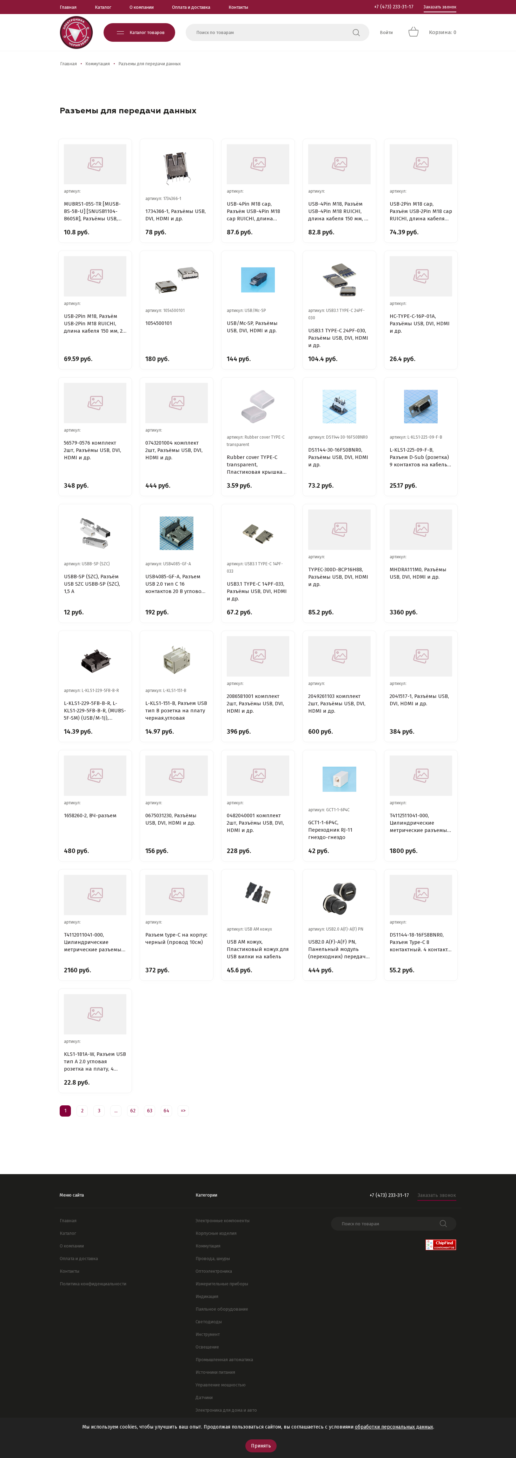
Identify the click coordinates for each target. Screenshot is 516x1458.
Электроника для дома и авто (226, 1410)
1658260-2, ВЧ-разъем (90, 815)
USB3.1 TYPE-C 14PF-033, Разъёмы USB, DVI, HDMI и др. (257, 591)
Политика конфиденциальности (93, 1283)
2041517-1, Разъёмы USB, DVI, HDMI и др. (419, 700)
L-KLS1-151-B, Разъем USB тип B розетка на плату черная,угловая (176, 710)
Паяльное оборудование (222, 1309)
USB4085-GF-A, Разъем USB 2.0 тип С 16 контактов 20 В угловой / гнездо (175, 584)
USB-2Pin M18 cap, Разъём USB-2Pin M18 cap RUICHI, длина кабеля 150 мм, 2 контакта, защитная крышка (421, 211)
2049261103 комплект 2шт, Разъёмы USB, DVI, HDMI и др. (336, 703)
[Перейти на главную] (76, 32)
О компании (142, 7)
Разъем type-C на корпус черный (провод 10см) (176, 938)
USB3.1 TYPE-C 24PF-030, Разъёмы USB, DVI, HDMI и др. (338, 337)
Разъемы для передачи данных (150, 63)
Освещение (207, 1347)
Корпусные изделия (216, 1233)
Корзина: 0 (442, 32)
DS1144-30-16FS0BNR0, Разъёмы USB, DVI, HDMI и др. (338, 457)
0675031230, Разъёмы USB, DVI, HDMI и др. (171, 819)
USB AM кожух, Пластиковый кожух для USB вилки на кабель (258, 949)
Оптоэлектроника (214, 1271)
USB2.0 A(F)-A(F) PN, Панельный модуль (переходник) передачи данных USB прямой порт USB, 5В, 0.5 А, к (338, 949)
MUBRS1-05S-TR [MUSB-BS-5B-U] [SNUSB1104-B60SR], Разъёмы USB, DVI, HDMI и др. (92, 211)
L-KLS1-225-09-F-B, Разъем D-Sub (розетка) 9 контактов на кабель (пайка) (419, 457)
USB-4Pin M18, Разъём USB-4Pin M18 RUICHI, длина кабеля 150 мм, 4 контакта (338, 211)
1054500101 (158, 323)
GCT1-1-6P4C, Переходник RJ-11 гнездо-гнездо (330, 829)
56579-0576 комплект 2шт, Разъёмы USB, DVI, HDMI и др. (92, 450)
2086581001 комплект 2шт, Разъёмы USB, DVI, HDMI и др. (255, 703)
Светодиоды (209, 1321)
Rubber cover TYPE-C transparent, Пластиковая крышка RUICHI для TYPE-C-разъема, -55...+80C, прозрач (255, 465)
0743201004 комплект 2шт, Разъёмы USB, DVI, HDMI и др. (174, 450)
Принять (261, 1446)
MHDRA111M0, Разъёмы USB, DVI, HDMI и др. (418, 573)
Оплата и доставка (191, 7)
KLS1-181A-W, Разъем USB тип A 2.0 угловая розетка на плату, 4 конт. (95, 1062)
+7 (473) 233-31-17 (394, 7)
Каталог (103, 7)
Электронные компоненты (223, 1220)
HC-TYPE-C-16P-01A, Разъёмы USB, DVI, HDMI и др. (420, 323)
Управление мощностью (221, 1384)
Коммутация (98, 63)
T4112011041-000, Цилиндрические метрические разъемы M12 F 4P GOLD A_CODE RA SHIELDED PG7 (92, 942)
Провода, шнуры (213, 1258)
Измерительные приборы (222, 1283)
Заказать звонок (440, 7)
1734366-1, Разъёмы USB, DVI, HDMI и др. (175, 215)
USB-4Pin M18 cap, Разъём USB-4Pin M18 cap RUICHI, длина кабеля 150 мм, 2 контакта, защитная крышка (253, 211)
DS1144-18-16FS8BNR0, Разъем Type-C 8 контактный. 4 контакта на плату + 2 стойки (420, 942)
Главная (68, 7)
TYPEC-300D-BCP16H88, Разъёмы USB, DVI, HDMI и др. (338, 576)
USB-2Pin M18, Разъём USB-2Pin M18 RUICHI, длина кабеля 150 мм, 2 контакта (93, 324)
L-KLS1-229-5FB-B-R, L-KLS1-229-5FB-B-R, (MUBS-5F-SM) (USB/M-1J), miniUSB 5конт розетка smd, (95, 711)
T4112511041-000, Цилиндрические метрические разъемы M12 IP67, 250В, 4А (418, 823)
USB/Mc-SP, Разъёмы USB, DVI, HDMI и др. (252, 327)
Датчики (204, 1397)
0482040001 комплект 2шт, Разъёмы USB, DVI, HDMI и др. (255, 822)
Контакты (238, 7)
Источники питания (215, 1372)
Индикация (207, 1296)
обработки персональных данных (394, 1427)
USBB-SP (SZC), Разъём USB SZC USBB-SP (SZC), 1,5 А (92, 583)
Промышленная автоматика (224, 1359)
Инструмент (208, 1334)
